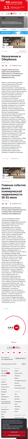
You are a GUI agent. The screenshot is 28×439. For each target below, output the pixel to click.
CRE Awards (9, 335)
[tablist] (13, 28)
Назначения (21, 49)
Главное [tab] (4, 28)
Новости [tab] (13, 28)
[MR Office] (13, 5)
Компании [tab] (22, 28)
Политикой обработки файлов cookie (10, 428)
